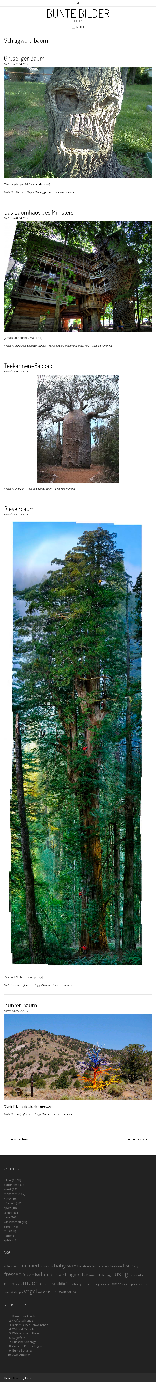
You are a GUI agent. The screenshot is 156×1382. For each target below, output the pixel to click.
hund (46, 1274)
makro (9, 1283)
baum (39, 192)
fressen (12, 1274)
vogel (30, 1291)
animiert (30, 1265)
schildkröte (61, 1283)
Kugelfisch (19, 1338)
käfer (102, 1275)
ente (100, 1266)
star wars (144, 1284)
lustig (120, 1274)
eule (106, 1266)
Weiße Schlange (22, 1320)
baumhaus (71, 345)
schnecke (105, 1284)
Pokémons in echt (24, 1316)
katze (82, 1274)
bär (79, 1266)
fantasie (116, 1266)
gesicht (47, 192)
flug (136, 1266)
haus (80, 345)
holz (87, 345)
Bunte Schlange (22, 1350)
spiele (8, 1240)
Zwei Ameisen (21, 1355)
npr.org (37, 977)
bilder (7, 1180)
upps (20, 1292)
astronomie (11, 1185)
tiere (7, 1217)
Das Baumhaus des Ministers (39, 212)
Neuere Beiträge (18, 1139)
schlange (77, 1284)
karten (8, 1236)
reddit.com (42, 184)
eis (84, 1266)
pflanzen (19, 192)
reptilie (45, 1283)
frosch (28, 1274)
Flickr (38, 338)
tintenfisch (10, 1292)
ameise (15, 1266)
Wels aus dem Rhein (25, 1333)
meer (30, 1283)
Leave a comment (64, 192)
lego (109, 1275)
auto (50, 1266)
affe (7, 1266)
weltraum (67, 1292)
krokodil (93, 1275)
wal (40, 1292)
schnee (116, 1284)
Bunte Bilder (78, 13)
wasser (50, 1291)
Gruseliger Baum (24, 58)
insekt (60, 1274)
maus (19, 1284)
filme (7, 1227)
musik (8, 1231)
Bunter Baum (20, 1005)
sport (7, 1208)
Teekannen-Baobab (28, 365)
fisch (128, 1265)
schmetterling (91, 1284)
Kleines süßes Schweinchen (30, 1325)
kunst (18, 1114)
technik (42, 345)
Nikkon (17, 1378)
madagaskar (136, 1275)
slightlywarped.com (41, 1106)
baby (60, 1265)
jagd (71, 1274)
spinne (134, 1284)
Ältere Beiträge (138, 1139)
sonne (125, 1284)
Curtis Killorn (13, 1106)
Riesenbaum (19, 508)
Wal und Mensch (23, 1329)
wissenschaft (12, 1222)
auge (44, 1266)
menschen (20, 345)
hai (37, 1274)
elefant (92, 1266)
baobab (40, 488)
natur (18, 985)
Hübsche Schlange (24, 1342)
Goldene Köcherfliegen (27, 1346)
